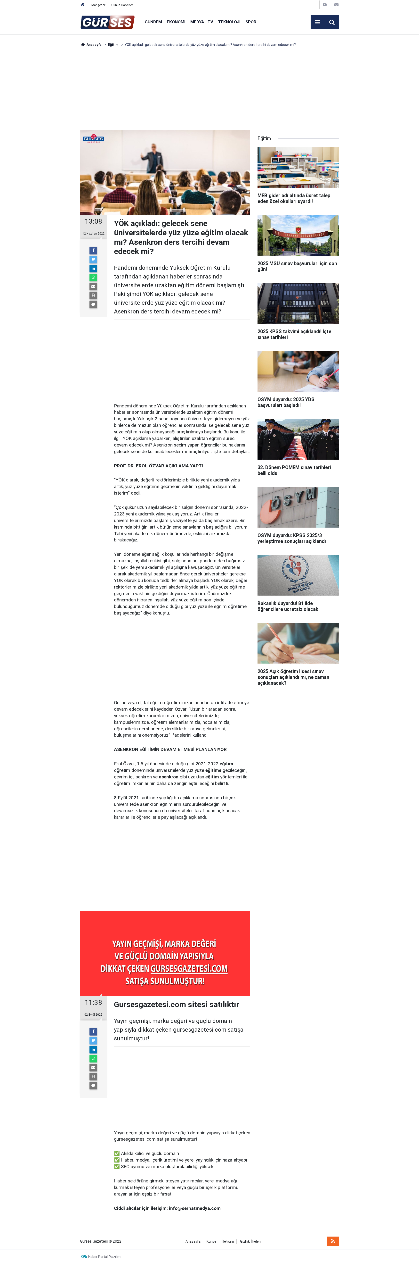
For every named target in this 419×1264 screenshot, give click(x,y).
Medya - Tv (201, 21)
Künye (211, 1241)
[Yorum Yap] (93, 304)
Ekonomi (176, 21)
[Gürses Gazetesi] (107, 21)
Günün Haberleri (122, 5)
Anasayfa (193, 1241)
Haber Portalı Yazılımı (104, 1257)
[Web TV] (324, 4)
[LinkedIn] (93, 268)
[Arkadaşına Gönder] (93, 286)
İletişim (228, 1241)
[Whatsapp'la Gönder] (93, 277)
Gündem (153, 21)
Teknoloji (229, 21)
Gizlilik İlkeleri (250, 1241)
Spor (250, 21)
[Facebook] (93, 250)
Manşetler (98, 5)
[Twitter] (93, 259)
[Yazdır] (93, 295)
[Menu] (317, 22)
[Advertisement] (57, 120)
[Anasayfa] (82, 5)
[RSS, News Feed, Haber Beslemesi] (333, 1241)
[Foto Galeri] (336, 4)
